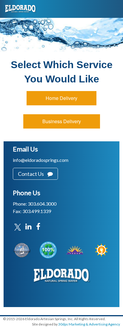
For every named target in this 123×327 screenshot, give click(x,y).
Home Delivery (61, 98)
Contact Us (32, 173)
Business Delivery (61, 121)
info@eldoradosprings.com (40, 160)
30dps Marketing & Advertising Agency (89, 324)
